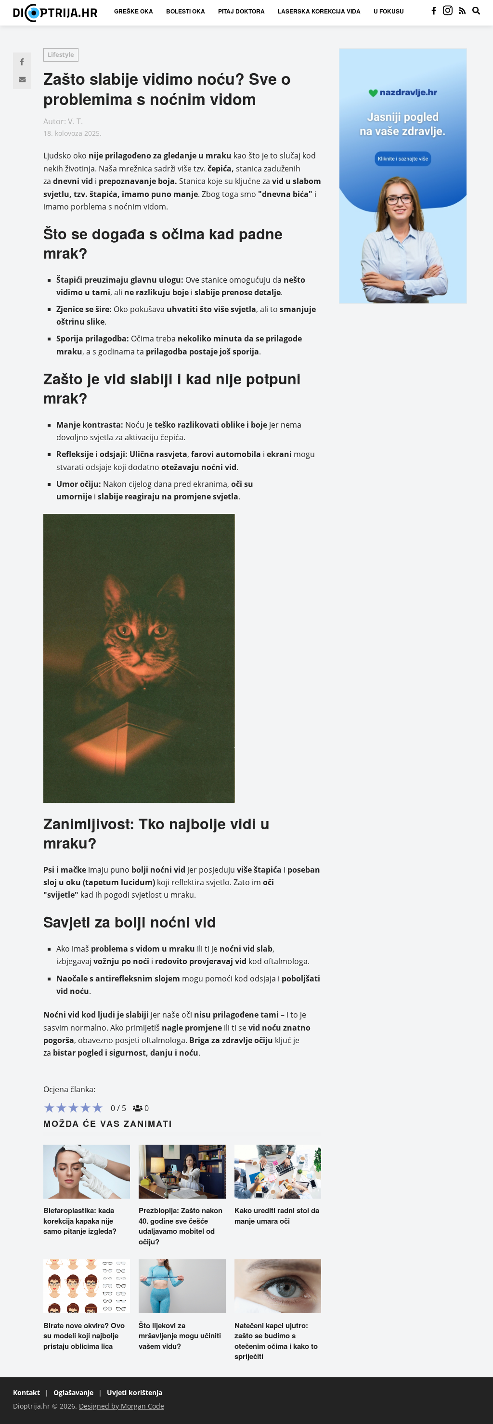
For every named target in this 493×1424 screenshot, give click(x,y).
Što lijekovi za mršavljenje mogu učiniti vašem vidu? (180, 1335)
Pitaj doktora (241, 11)
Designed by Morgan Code (121, 1406)
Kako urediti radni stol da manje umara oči (276, 1215)
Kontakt (26, 1392)
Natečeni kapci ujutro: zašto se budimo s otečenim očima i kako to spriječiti (276, 1341)
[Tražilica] (476, 11)
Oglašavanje (73, 1392)
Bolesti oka (185, 11)
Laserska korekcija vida (319, 11)
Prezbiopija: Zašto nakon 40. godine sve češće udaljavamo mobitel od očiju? (180, 1226)
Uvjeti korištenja (134, 1392)
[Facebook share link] (433, 11)
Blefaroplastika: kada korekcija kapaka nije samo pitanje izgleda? (80, 1220)
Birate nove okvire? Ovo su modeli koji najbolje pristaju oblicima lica (84, 1335)
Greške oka (133, 11)
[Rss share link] (462, 11)
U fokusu (389, 11)
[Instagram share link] (448, 11)
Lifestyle (61, 54)
